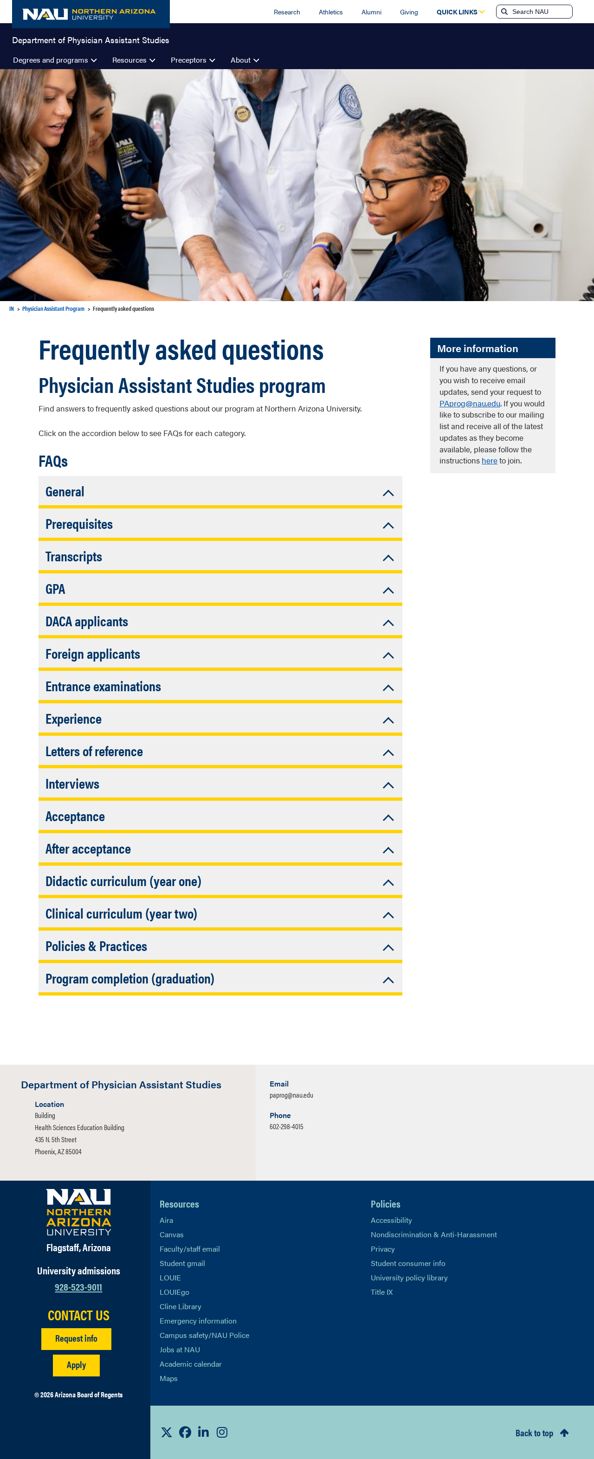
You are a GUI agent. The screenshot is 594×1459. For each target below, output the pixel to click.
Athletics (331, 11)
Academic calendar (191, 1363)
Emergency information (198, 1320)
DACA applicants (86, 620)
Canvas (172, 1234)
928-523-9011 (78, 1286)
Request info (76, 1337)
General (64, 491)
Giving (409, 11)
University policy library (409, 1277)
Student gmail (182, 1263)
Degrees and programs (50, 59)
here (489, 460)
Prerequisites (79, 523)
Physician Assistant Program (53, 308)
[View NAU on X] (166, 1432)
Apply (76, 1364)
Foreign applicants (92, 653)
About (241, 59)
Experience (73, 718)
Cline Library (180, 1306)
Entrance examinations (103, 685)
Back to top (534, 1432)
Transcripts (73, 556)
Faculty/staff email (190, 1248)
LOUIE (170, 1277)
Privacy (383, 1248)
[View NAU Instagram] (222, 1432)
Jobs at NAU (180, 1349)
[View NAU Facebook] (185, 1432)
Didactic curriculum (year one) (123, 880)
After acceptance (88, 848)
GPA (55, 588)
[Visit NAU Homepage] (78, 1212)
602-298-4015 (286, 1126)
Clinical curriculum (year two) (121, 913)
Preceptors (189, 59)
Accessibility (391, 1219)
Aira (166, 1219)
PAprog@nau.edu (469, 403)
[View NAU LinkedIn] (203, 1432)
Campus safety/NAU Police (204, 1334)
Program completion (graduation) (129, 978)
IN (11, 308)
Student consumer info (408, 1263)
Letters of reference (94, 750)
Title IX (382, 1291)
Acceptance (75, 815)
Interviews (72, 783)
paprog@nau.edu (291, 1094)
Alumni (371, 11)
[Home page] (91, 14)
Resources (129, 59)
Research (287, 11)
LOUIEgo (174, 1291)
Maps (169, 1378)
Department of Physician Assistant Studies (90, 39)
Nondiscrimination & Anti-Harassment (434, 1234)
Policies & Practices (96, 945)
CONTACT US (79, 1314)
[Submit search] (503, 11)
